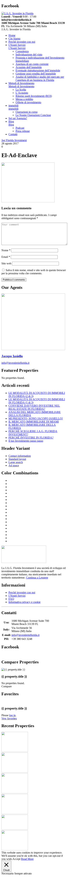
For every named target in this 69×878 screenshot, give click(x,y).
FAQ (11, 598)
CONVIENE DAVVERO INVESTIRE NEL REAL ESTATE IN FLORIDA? (34, 407)
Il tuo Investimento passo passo (25, 440)
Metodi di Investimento (21, 83)
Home (11, 35)
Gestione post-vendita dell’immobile (36, 73)
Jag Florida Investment (14, 140)
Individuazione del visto (29, 54)
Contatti (12, 134)
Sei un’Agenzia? (17, 118)
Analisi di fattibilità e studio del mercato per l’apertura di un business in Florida (40, 78)
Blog (11, 121)
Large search (15, 462)
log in (12, 715)
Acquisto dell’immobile (29, 67)
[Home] (17, 13)
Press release (23, 131)
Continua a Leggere (37, 577)
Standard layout (17, 459)
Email (5, 256)
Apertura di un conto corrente (32, 64)
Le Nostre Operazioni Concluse (33, 115)
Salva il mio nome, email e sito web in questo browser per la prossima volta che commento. (33, 272)
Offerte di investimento (28, 102)
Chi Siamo (14, 38)
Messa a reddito (24, 99)
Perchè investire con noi (21, 41)
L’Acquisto (22, 92)
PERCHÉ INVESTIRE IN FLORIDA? (30, 437)
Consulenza (22, 51)
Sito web (6, 263)
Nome (5, 250)
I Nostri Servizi (16, 44)
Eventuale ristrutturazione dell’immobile (38, 70)
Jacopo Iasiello (12, 356)
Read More (27, 858)
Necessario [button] (7, 873)
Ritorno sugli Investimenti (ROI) (34, 95)
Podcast (20, 127)
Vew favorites (9, 718)
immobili (13, 105)
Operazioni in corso (27, 111)
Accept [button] (16, 858)
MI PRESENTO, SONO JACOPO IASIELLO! (35, 418)
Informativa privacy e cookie (24, 602)
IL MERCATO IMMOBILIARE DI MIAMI (33, 421)
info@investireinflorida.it (15, 362)
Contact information (19, 455)
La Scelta (21, 89)
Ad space (13, 465)
